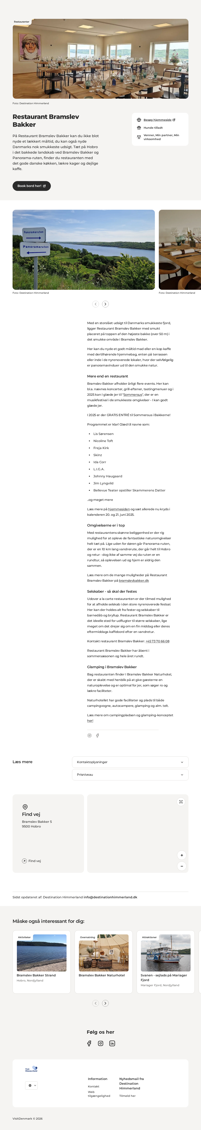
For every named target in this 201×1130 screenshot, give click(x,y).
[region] (137, 833)
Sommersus (132, 394)
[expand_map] (181, 801)
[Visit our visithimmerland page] (89, 1043)
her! (90, 721)
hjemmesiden (119, 509)
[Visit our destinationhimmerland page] (112, 1043)
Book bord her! (29, 186)
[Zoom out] (181, 866)
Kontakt (93, 1086)
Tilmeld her (127, 1096)
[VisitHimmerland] (31, 1069)
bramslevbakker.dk (134, 580)
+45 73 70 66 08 (157, 641)
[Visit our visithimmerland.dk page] (100, 1043)
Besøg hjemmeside (158, 120)
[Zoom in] (181, 855)
